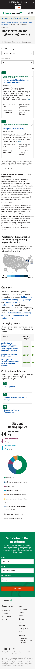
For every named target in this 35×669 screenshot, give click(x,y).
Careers (18, 42)
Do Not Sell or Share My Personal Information (25, 640)
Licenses (22, 635)
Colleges (5, 613)
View (18, 7)
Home (3, 22)
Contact (21, 619)
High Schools (6, 617)
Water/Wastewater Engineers (8, 364)
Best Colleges (6, 42)
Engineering (23, 22)
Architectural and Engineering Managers (16, 300)
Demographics (26, 42)
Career (4, 336)
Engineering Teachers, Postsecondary (9, 355)
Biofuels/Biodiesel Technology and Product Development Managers (9, 348)
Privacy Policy (23, 629)
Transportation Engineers (10, 361)
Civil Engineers (26, 297)
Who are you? (6, 575)
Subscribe (17, 589)
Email (3, 566)
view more (21, 141)
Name (3, 557)
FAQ (20, 622)
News (21, 616)
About (13, 42)
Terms (21, 632)
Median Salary (25, 338)
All (3, 62)
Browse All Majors (12, 22)
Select (4, 580)
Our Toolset (23, 609)
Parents (5, 620)
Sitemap (22, 625)
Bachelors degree (9, 53)
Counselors (6, 610)
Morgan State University (13, 128)
